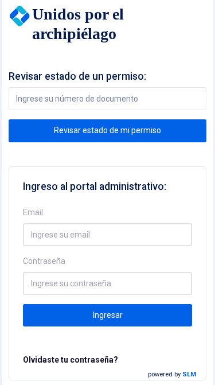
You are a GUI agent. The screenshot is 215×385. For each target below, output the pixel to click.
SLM (189, 374)
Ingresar (108, 315)
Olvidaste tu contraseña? (70, 359)
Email (33, 212)
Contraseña (44, 261)
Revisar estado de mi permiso (107, 130)
